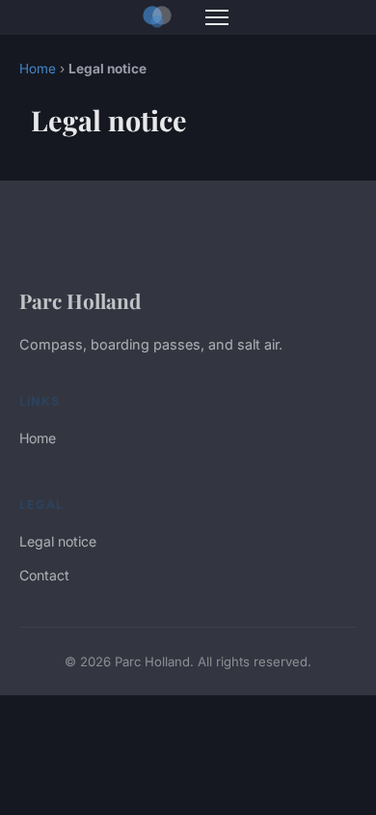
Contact (44, 575)
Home (37, 68)
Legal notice (57, 541)
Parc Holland (80, 300)
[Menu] (217, 17)
